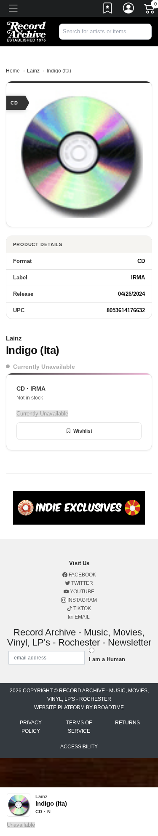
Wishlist (82, 431)
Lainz (33, 71)
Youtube (81, 592)
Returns (127, 723)
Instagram (81, 600)
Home (13, 71)
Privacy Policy (31, 727)
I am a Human (107, 659)
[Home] (26, 31)
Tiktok (81, 608)
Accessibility (79, 747)
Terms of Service (79, 727)
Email (81, 617)
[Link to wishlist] (108, 9)
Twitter (81, 583)
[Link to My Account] (129, 9)
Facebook (81, 575)
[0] (150, 10)
